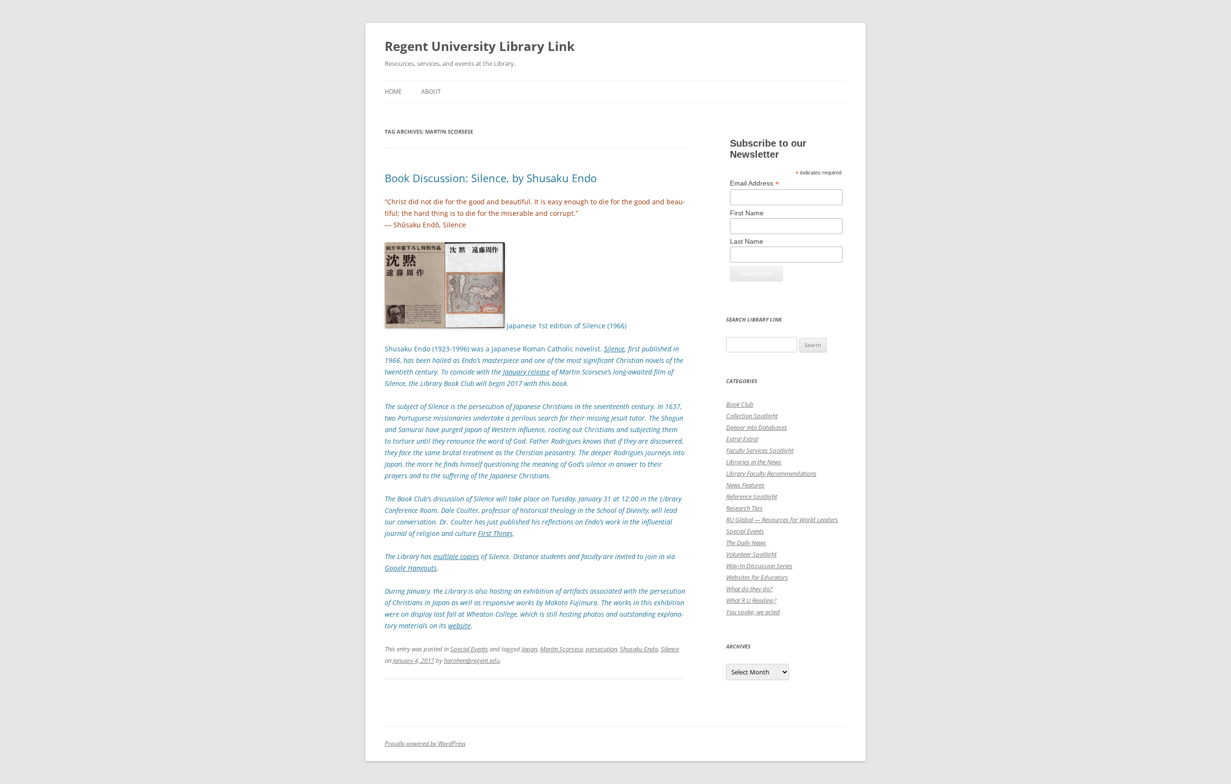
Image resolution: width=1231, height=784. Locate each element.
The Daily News (746, 542)
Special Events (469, 649)
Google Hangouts (411, 567)
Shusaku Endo (639, 649)
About (431, 91)
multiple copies (456, 556)
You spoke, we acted (753, 612)
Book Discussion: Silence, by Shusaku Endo (491, 178)
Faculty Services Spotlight (759, 450)
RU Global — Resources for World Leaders (782, 519)
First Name (747, 213)
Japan (529, 649)
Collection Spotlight (752, 415)
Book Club (740, 404)
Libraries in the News (753, 462)
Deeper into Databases (756, 427)
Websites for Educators (757, 577)
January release (526, 371)
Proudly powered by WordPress (425, 743)
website (459, 625)
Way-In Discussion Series (759, 565)
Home (393, 91)
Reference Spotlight (751, 496)
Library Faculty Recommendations (771, 473)
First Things (495, 533)
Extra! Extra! (742, 439)
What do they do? (749, 589)
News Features (745, 485)
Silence (670, 649)
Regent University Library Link (480, 46)
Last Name (746, 241)
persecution (601, 649)
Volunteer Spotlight (751, 554)
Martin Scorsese (561, 649)
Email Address (754, 183)
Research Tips (744, 508)
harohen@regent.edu (472, 660)
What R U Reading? (751, 600)
